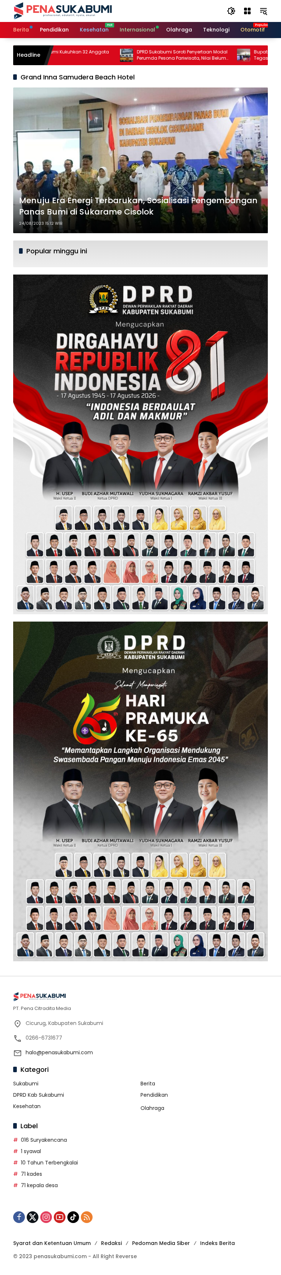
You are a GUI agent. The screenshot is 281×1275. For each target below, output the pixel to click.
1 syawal (31, 1151)
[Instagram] (46, 1217)
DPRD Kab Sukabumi (38, 1095)
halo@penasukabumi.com (59, 1052)
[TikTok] (73, 1217)
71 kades (31, 1174)
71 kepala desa (39, 1185)
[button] (231, 11)
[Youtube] (59, 1217)
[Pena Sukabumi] (63, 10)
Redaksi (111, 1243)
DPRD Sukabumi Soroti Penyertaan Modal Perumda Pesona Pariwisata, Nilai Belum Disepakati (140, 55)
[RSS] (87, 1217)
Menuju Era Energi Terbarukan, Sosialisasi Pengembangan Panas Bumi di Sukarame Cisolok (138, 206)
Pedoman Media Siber (161, 1243)
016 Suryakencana (44, 1140)
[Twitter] (32, 1217)
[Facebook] (19, 1217)
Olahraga (152, 1108)
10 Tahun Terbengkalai (49, 1162)
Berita (147, 1083)
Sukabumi (25, 1083)
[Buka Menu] (247, 11)
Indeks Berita (217, 1243)
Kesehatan (27, 1106)
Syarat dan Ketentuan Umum (52, 1243)
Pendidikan (154, 1095)
